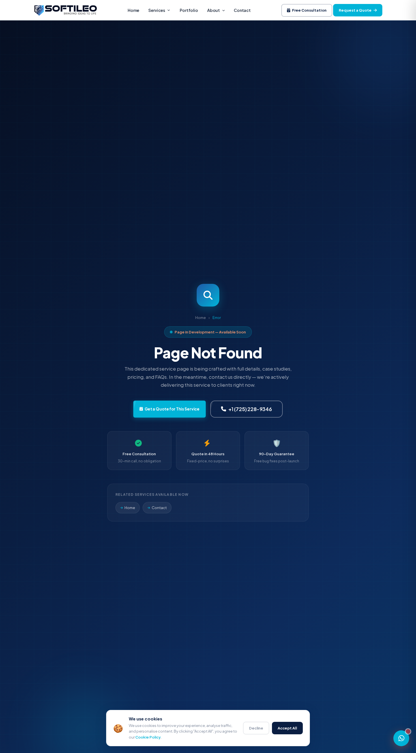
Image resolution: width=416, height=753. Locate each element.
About (213, 10)
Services (156, 10)
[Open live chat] (401, 738)
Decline (256, 728)
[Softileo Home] (65, 10)
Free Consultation (309, 10)
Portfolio (189, 10)
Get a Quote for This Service (172, 409)
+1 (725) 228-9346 (250, 409)
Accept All (287, 728)
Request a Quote (355, 10)
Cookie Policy (148, 737)
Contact (242, 10)
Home (133, 10)
